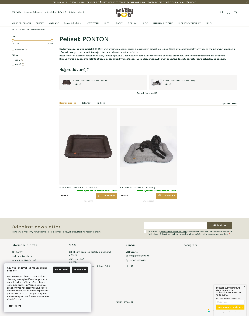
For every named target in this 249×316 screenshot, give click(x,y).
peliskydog (132, 266)
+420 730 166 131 (137, 260)
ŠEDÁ (18, 60)
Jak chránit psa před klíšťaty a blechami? (90, 252)
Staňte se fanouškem (127, 266)
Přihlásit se (220, 225)
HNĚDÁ (19, 64)
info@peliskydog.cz (139, 255)
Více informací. (15, 299)
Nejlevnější (86, 103)
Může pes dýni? (76, 259)
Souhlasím (80, 269)
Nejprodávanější (67, 103)
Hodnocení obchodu (33, 12)
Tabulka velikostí (76, 12)
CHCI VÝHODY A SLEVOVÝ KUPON (230, 307)
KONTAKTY (16, 12)
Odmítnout (61, 269)
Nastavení (15, 305)
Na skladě (21, 49)
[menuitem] (22, 23)
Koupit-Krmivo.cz (124, 301)
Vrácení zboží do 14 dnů (55, 12)
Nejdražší (101, 103)
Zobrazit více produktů (147, 93)
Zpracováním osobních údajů (173, 231)
